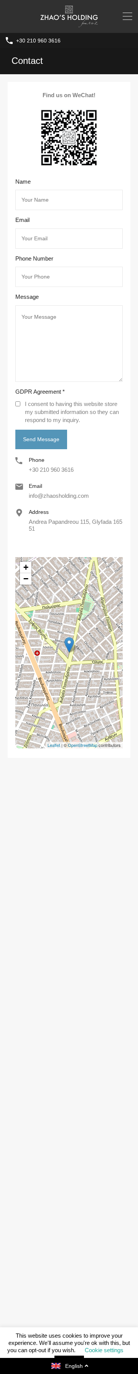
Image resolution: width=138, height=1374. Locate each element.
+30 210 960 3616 (38, 40)
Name (23, 181)
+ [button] (25, 567)
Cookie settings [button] (104, 1350)
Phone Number (34, 258)
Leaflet (54, 745)
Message (27, 296)
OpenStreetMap (82, 745)
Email (22, 220)
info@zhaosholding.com (59, 495)
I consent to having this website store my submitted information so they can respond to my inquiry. (72, 412)
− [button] (25, 579)
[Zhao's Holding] (69, 23)
